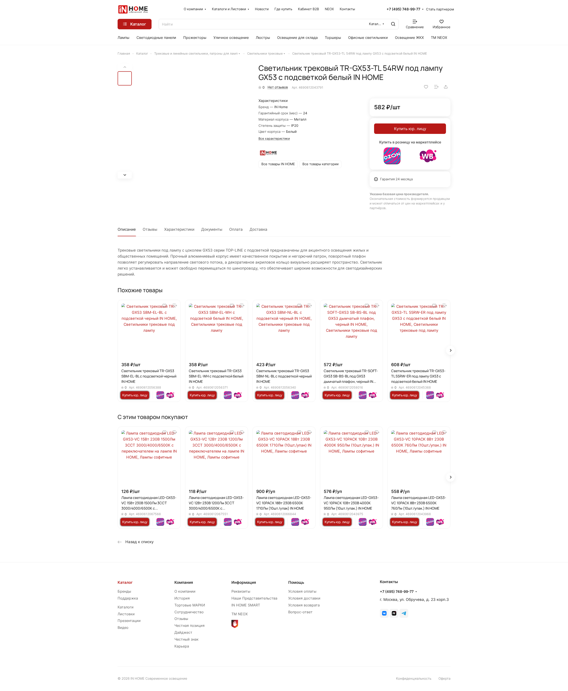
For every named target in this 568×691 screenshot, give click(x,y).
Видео (123, 627)
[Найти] (393, 24)
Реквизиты (240, 591)
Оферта (444, 679)
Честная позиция (189, 625)
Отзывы (150, 229)
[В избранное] (426, 86)
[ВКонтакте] (384, 613)
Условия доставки (304, 598)
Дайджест (183, 632)
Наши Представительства (254, 598)
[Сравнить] (436, 86)
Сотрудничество (189, 612)
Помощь (296, 582)
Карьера (181, 646)
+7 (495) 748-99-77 (403, 9)
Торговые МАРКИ (189, 605)
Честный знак (186, 639)
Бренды (124, 591)
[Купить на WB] (428, 155)
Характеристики (179, 229)
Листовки (126, 614)
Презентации (129, 621)
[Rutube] (394, 613)
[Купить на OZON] (392, 155)
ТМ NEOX (239, 614)
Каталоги (126, 607)
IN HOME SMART (245, 605)
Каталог (125, 582)
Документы (211, 229)
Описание (127, 229)
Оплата (236, 229)
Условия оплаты (302, 591)
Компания (183, 582)
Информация (243, 582)
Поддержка (128, 598)
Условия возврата (304, 605)
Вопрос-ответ (300, 612)
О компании (184, 591)
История (182, 598)
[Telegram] (403, 613)
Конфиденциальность (413, 679)
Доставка (258, 229)
